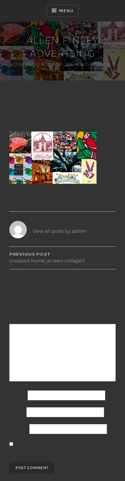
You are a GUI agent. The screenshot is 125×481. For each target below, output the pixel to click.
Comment (21, 320)
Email (17, 412)
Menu (66, 10)
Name (17, 395)
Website (18, 429)
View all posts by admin (59, 231)
